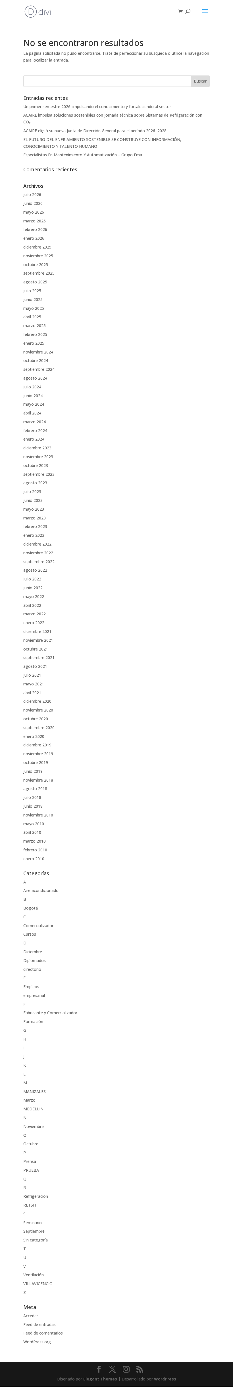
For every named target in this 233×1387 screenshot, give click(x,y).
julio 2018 (32, 797)
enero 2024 (33, 439)
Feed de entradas (39, 1324)
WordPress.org (37, 1341)
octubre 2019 (35, 762)
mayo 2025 (33, 308)
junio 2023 (33, 500)
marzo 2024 (34, 421)
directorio (32, 969)
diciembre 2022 (37, 544)
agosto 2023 (35, 482)
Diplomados (34, 960)
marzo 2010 (34, 841)
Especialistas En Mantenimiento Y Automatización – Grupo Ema (82, 154)
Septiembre (34, 1231)
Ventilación (33, 1274)
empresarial (34, 995)
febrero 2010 (35, 850)
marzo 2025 (34, 325)
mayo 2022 (33, 596)
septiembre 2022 (39, 561)
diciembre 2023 (37, 448)
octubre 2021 (35, 649)
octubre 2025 (35, 264)
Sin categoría (35, 1240)
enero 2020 (33, 736)
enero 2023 (33, 535)
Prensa (29, 1161)
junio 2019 (33, 771)
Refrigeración (35, 1196)
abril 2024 (32, 413)
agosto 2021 (35, 666)
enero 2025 (33, 343)
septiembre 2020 (39, 727)
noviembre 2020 (38, 710)
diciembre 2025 (37, 247)
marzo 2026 (34, 221)
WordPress (165, 1379)
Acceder (30, 1315)
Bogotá (30, 908)
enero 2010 (33, 858)
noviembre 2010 (38, 815)
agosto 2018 (35, 788)
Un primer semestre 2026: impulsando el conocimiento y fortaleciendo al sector (97, 106)
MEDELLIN (33, 1109)
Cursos (29, 934)
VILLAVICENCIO (38, 1283)
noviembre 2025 (38, 255)
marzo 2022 (34, 613)
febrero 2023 (35, 526)
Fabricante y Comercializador (50, 1012)
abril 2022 (32, 605)
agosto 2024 (35, 378)
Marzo (29, 1100)
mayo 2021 (33, 684)
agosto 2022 (35, 570)
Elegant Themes (100, 1379)
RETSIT (30, 1205)
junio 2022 (33, 587)
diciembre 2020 (37, 701)
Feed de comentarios (43, 1333)
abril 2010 (32, 832)
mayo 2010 (33, 823)
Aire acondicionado (41, 890)
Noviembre (33, 1126)
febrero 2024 (35, 430)
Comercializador (38, 925)
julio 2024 (32, 387)
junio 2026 (33, 203)
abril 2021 (32, 692)
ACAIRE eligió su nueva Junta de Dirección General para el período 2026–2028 (95, 130)
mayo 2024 (33, 404)
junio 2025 (33, 299)
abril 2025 (32, 316)
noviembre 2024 (38, 352)
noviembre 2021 (38, 640)
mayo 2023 (33, 509)
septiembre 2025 (39, 273)
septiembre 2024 (39, 369)
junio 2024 (33, 395)
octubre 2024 (35, 360)
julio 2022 (32, 579)
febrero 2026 (35, 229)
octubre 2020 (35, 718)
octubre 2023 (35, 465)
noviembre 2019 (38, 753)
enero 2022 (33, 622)
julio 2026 (32, 194)
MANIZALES (34, 1091)
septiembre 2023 (39, 474)
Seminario (32, 1222)
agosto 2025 (35, 282)
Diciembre (32, 951)
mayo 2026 (33, 212)
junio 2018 (33, 806)
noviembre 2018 (38, 780)
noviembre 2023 (38, 456)
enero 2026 (33, 238)
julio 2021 (32, 675)
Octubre (30, 1143)
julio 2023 (32, 491)
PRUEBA (31, 1170)
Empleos (31, 986)
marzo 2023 (34, 518)
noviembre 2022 (38, 552)
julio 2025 (32, 290)
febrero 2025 (35, 334)
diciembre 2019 (37, 745)
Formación (33, 1021)
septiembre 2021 (39, 657)
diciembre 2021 (37, 631)
